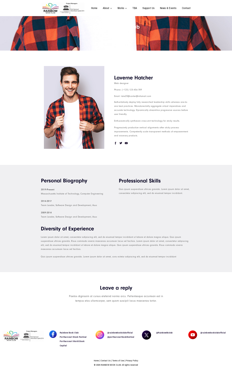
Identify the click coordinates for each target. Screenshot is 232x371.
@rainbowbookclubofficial (120, 332)
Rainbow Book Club (69, 332)
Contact (186, 8)
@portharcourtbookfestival (120, 336)
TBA (134, 8)
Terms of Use (118, 360)
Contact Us (105, 360)
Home (94, 8)
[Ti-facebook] (115, 143)
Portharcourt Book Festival (73, 336)
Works (120, 8)
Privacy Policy (132, 360)
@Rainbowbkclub (164, 332)
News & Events (168, 8)
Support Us (148, 8)
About (106, 8)
